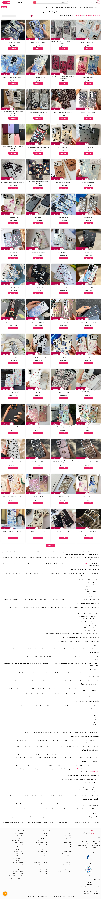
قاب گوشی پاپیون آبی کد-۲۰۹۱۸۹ (63, 252)
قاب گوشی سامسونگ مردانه (17, 871)
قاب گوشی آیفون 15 (43, 838)
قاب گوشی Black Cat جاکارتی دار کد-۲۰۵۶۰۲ (38, 357)
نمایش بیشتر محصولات (50, 545)
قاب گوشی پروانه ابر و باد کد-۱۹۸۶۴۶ (38, 532)
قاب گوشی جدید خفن (68, 836)
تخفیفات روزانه (3, 7)
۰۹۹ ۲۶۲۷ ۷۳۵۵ (88, 884)
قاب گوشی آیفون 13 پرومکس (16, 847)
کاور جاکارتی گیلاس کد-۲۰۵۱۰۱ (38, 392)
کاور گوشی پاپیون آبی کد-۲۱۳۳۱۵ (88, 182)
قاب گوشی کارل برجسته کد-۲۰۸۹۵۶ (38, 287)
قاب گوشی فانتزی (18, 833)
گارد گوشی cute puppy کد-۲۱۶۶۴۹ (88, 42)
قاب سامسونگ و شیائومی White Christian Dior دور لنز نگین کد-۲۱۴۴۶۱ (12, 112)
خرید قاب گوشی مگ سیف (67, 862)
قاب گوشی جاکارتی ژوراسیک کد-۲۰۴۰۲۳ (88, 427)
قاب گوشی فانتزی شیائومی (17, 840)
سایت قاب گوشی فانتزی (42, 856)
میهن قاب (98, 15)
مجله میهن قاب (73, 7)
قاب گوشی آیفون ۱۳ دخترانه (67, 860)
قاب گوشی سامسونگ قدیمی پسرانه (15, 876)
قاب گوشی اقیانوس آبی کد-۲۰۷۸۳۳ (13, 287)
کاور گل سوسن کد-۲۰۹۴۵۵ (13, 217)
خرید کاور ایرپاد (19, 844)
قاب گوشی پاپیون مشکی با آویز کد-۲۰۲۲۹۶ (13, 462)
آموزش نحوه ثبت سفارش (58, 7)
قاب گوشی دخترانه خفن (68, 838)
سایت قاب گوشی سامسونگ (17, 853)
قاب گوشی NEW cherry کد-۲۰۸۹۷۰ (63, 287)
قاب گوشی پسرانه (74, 769)
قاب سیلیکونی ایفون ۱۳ (68, 867)
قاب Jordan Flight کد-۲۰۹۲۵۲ (88, 252)
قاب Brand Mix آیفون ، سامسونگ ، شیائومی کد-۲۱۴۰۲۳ (38, 147)
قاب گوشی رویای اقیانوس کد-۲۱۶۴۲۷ (13, 42)
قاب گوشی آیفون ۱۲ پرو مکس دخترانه (65, 871)
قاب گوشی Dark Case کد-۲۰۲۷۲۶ (12, 427)
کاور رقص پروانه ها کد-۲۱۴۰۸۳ (63, 147)
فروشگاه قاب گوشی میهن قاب (94, 841)
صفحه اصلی (86, 7)
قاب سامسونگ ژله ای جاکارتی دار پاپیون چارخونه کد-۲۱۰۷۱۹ (12, 182)
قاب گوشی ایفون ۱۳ (68, 858)
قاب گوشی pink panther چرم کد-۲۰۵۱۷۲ (63, 392)
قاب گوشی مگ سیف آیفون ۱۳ (66, 869)
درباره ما (51, 7)
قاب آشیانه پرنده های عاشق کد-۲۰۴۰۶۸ (12, 392)
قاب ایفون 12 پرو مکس (42, 844)
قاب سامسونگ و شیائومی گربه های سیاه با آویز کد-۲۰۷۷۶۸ (88, 322)
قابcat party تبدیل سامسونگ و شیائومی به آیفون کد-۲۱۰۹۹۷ (38, 182)
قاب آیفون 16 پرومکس (68, 851)
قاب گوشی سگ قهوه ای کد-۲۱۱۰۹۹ (63, 182)
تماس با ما (47, 7)
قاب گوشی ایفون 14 (43, 849)
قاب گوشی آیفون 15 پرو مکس (41, 840)
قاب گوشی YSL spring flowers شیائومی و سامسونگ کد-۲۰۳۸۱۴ (63, 427)
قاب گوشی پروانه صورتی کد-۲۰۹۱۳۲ (38, 252)
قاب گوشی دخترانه (87, 15)
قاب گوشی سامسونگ (94, 771)
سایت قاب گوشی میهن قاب (58, 896)
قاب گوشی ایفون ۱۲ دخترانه (42, 867)
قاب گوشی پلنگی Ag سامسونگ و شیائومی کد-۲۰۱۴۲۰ (88, 532)
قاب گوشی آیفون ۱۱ (18, 849)
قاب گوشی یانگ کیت (43, 836)
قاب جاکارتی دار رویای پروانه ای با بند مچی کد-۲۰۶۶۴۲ (37, 322)
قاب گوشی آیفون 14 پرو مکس (41, 842)
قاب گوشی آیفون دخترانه (17, 858)
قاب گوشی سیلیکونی (18, 842)
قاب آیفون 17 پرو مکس (67, 842)
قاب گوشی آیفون (69, 833)
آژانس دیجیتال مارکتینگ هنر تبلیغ (33, 896)
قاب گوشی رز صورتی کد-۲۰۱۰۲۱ (63, 532)
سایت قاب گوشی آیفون (17, 851)
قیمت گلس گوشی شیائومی (42, 871)
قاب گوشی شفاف (44, 858)
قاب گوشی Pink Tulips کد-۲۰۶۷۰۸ (63, 322)
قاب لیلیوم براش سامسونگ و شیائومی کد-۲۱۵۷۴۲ (12, 77)
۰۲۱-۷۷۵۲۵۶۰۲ (88, 882)
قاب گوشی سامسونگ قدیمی (16, 873)
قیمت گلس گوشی (43, 869)
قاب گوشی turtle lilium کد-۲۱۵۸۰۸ (38, 77)
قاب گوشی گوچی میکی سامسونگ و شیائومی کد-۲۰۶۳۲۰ (13, 322)
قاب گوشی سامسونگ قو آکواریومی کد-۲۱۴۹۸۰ (38, 112)
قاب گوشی (94, 15)
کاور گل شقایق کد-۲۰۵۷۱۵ (63, 357)
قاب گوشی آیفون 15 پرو (42, 847)
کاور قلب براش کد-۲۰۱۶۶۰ (38, 497)
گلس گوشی (88, 843)
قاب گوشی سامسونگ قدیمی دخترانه (15, 878)
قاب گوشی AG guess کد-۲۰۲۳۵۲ (38, 462)
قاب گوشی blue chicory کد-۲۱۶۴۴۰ (38, 42)
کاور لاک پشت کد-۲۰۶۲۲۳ (88, 357)
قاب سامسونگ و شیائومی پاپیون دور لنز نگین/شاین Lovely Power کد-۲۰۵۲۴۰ (88, 392)
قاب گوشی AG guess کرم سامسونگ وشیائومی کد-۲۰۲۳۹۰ (88, 462)
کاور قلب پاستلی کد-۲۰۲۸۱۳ (38, 427)
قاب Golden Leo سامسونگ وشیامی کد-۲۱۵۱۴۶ (63, 112)
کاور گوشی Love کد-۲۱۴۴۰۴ (88, 147)
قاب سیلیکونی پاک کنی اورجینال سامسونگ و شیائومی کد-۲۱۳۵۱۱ (12, 147)
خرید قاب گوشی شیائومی (67, 856)
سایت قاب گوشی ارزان (43, 853)
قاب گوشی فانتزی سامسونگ (16, 838)
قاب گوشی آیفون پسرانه (17, 860)
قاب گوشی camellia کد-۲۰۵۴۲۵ (12, 357)
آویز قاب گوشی (44, 860)
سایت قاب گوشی (69, 849)
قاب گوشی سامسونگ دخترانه (77, 15)
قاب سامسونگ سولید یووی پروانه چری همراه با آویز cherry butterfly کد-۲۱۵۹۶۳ (63, 77)
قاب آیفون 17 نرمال (68, 847)
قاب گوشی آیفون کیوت (17, 862)
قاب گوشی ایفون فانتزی (17, 867)
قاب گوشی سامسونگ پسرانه (42, 873)
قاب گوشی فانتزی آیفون (17, 836)
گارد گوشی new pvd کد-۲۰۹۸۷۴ (38, 217)
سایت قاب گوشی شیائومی (17, 856)
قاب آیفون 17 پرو (69, 844)
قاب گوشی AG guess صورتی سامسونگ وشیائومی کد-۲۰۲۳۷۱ (63, 462)
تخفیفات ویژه (67, 7)
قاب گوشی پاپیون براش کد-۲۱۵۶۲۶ (88, 112)
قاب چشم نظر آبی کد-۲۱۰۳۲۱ (63, 217)
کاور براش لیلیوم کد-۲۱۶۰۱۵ (88, 77)
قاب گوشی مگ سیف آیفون (67, 864)
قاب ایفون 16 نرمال (43, 833)
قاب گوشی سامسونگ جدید (67, 853)
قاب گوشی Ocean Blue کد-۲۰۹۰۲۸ (88, 287)
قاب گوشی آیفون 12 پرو (42, 851)
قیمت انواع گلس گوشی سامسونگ (40, 862)
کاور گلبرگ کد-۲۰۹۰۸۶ (13, 252)
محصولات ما (80, 7)
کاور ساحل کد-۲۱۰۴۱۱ (88, 217)
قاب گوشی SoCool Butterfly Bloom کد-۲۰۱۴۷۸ (12, 497)
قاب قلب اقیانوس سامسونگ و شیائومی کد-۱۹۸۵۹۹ (13, 532)
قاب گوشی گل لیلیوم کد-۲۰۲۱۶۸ (88, 497)
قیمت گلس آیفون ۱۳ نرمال (42, 864)
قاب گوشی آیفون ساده (18, 864)
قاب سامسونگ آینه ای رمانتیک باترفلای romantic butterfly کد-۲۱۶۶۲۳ (63, 42)
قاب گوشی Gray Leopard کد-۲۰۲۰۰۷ (63, 497)
